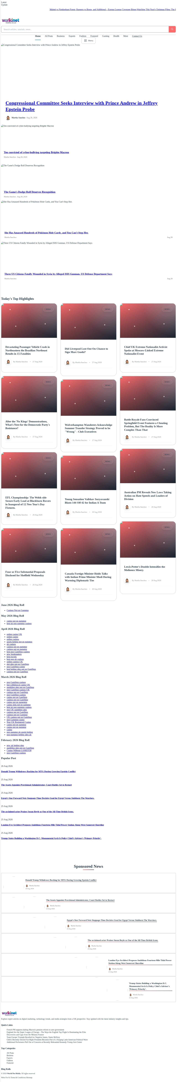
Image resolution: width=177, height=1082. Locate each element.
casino (9, 729)
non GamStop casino (16, 667)
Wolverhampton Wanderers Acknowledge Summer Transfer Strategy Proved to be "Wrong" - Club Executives (88, 428)
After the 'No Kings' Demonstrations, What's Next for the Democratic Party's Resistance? (27, 425)
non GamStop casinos (16, 682)
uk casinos (11, 644)
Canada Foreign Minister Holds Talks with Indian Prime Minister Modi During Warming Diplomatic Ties (88, 577)
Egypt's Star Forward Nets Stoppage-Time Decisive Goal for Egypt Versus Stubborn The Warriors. (47, 798)
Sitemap (29, 1077)
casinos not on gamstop (17, 647)
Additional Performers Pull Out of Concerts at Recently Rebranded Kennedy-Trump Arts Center (44, 1042)
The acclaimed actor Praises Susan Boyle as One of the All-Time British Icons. (37, 811)
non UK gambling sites (17, 710)
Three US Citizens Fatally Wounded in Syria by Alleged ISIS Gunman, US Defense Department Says (58, 274)
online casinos (13, 639)
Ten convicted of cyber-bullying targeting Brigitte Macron (36, 152)
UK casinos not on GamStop (19, 717)
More (125, 36)
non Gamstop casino (15, 720)
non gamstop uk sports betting (20, 732)
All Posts (49, 36)
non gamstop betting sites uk (19, 734)
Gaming (105, 36)
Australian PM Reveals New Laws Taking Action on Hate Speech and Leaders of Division (147, 496)
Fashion (82, 36)
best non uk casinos (15, 659)
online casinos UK (15, 662)
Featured (94, 36)
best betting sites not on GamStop (21, 669)
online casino (12, 637)
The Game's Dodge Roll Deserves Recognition (29, 191)
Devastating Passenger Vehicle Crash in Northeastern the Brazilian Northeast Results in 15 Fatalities (27, 350)
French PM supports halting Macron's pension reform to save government (35, 1030)
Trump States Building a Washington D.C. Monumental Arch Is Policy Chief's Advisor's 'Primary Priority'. (51, 838)
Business (61, 36)
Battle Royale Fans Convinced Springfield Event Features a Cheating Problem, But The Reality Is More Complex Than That (146, 424)
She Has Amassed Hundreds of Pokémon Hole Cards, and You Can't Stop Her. (46, 232)
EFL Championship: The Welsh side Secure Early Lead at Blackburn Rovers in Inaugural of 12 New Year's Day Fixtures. (28, 502)
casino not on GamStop (17, 697)
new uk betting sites (15, 745)
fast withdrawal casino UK (18, 685)
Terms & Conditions (18, 1077)
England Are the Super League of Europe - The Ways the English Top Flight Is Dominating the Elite (46, 1032)
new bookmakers (14, 654)
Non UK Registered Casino (19, 722)
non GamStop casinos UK (18, 690)
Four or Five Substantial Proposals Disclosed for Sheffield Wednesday (25, 573)
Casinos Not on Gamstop (18, 610)
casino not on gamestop (17, 702)
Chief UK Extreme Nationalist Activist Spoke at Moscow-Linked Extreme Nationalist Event (145, 350)
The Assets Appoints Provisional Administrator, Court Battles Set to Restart (36, 785)
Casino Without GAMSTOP (19, 750)
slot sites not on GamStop (18, 664)
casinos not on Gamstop (17, 715)
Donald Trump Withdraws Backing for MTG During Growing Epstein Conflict (38, 771)
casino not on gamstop (16, 621)
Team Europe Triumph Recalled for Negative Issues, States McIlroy (33, 1037)
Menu (90, 40)
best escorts (12, 657)
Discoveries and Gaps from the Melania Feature (25, 1035)
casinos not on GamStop (17, 671)
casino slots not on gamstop (19, 705)
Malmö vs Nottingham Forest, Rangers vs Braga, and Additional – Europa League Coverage (63, 9)
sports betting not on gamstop (19, 642)
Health (116, 36)
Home (38, 36)
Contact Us (137, 36)
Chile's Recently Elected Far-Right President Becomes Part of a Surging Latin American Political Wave (47, 1040)
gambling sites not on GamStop (20, 687)
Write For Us (5, 1077)
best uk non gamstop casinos (19, 623)
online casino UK (14, 634)
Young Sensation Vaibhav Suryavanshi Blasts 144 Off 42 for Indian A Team (87, 501)
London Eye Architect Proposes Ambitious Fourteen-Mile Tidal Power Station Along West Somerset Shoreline (52, 825)
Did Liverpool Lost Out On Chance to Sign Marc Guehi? (86, 350)
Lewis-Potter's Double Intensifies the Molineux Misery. (144, 568)
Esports (72, 36)
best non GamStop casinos (18, 652)
